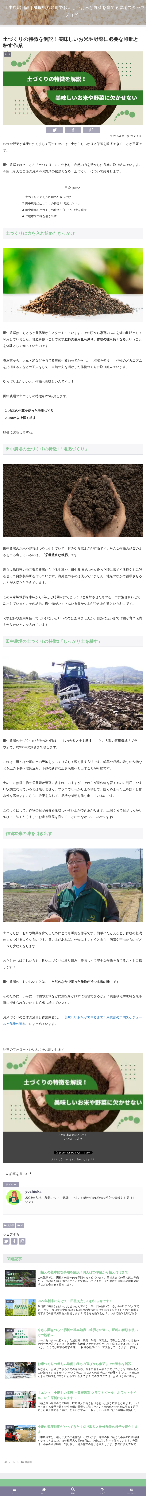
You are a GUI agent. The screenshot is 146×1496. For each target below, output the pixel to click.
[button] (91, 130)
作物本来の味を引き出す (41, 216)
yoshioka (33, 1191)
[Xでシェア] (54, 130)
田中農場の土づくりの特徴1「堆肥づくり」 (53, 203)
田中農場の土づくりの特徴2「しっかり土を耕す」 (57, 209)
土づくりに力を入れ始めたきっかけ (48, 197)
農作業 (10, 1225)
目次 (68, 188)
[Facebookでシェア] (73, 130)
